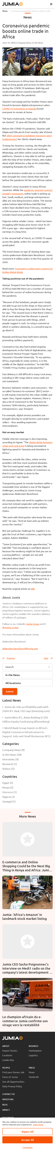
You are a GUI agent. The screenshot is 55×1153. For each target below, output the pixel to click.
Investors (7, 1099)
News (4, 11)
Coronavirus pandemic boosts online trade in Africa (32, 11)
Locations (7, 1055)
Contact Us (8, 1094)
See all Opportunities (13, 1081)
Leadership (8, 1059)
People (6, 1067)
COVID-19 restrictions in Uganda (19, 108)
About (5, 1046)
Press (32, 1067)
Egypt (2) (7, 782)
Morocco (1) (9, 792)
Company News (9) (13, 749)
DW (33, 588)
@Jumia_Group (10, 627)
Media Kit (34, 1076)
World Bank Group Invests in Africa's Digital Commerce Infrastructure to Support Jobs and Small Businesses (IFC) (26, 732)
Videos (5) (8, 768)
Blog (5, 1104)
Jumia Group (32, 623)
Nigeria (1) (8, 796)
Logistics (33, 1055)
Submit (10, 691)
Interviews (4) (10, 759)
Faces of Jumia (10, 1076)
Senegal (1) (9, 801)
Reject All (27, 1131)
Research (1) (9, 763)
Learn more (38, 1124)
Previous (11, 658)
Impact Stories (9, 1050)
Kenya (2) (7, 787)
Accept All (27, 1139)
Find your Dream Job (13, 1072)
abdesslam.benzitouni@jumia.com (20, 648)
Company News (24, 42)
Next (46, 658)
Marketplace (35, 1050)
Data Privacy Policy (12, 1086)
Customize (28, 1147)
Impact (6, 1109)
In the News (37, 42)
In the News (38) (12, 754)
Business (33, 1046)
